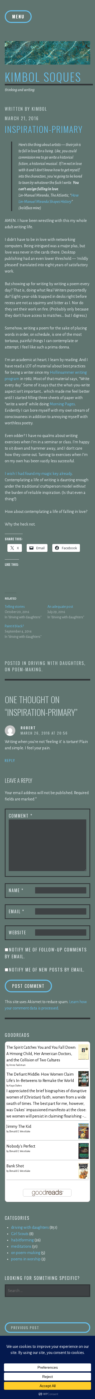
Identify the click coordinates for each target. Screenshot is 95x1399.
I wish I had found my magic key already (38, 474)
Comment (20, 816)
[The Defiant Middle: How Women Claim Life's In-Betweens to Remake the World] (83, 1085)
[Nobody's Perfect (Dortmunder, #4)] (83, 1158)
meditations (21, 1246)
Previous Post (43, 1327)
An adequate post (60, 607)
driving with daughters (56, 663)
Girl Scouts (19, 1234)
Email (16, 911)
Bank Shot (15, 1166)
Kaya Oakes (15, 1085)
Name (16, 890)
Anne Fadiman (17, 1065)
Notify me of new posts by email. (46, 969)
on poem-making (23, 669)
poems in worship (26, 1259)
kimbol (39, 109)
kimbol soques (43, 76)
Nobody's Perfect (20, 1146)
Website (17, 932)
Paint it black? (14, 626)
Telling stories (15, 607)
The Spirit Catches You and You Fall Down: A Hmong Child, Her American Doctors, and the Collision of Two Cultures (41, 1053)
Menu (18, 16)
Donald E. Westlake (19, 1131)
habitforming (22, 1240)
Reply (10, 760)
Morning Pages (62, 404)
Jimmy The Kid (18, 1126)
